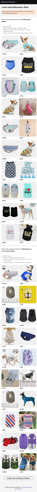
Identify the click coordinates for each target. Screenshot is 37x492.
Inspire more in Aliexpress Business (18, 478)
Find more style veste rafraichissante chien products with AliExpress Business (17, 12)
